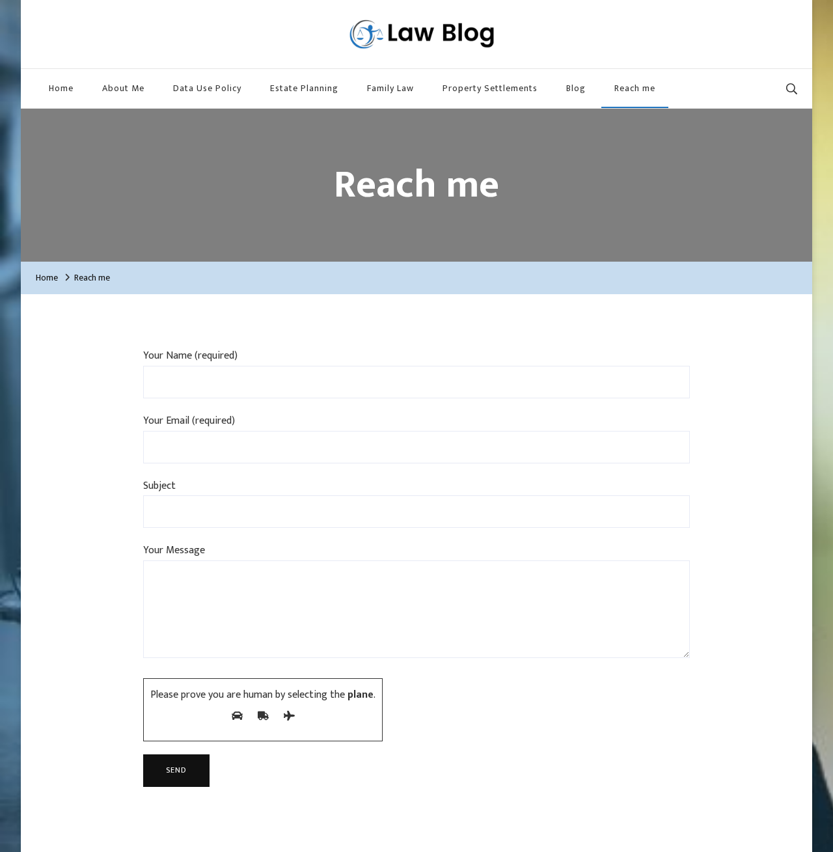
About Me (123, 88)
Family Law (390, 88)
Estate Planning (304, 88)
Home (61, 88)
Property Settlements (490, 88)
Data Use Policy (207, 88)
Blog (576, 88)
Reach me (634, 88)
